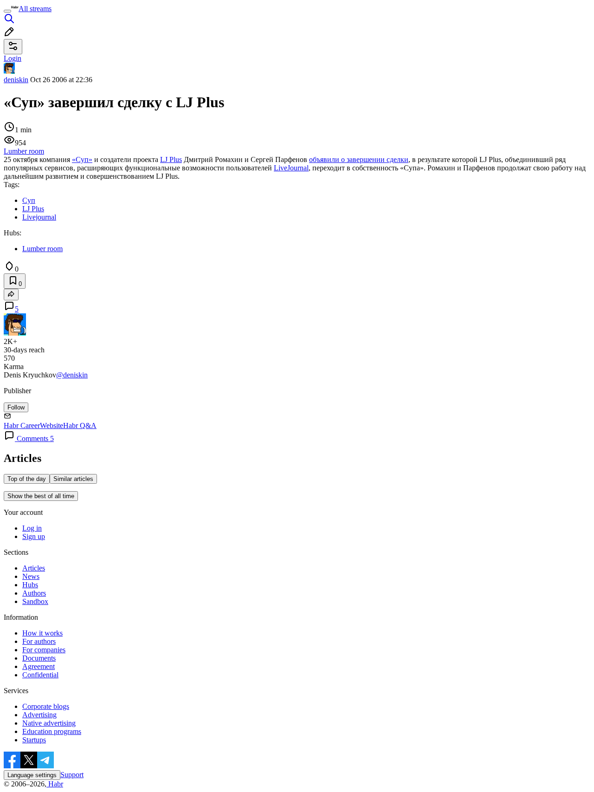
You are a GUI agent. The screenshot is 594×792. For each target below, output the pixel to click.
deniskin (16, 80)
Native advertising (49, 723)
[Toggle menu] (7, 11)
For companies (43, 650)
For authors (39, 641)
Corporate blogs (45, 706)
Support (72, 775)
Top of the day (26, 478)
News (30, 576)
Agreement (38, 666)
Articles (33, 568)
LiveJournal (291, 168)
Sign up (33, 536)
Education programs (51, 731)
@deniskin (72, 375)
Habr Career (22, 425)
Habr (54, 784)
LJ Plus (171, 159)
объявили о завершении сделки (358, 159)
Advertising (39, 715)
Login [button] (12, 58)
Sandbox (35, 601)
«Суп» (82, 159)
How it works (42, 633)
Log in (32, 528)
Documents (39, 658)
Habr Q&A (80, 425)
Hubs (30, 585)
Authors (34, 593)
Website (51, 425)
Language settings (32, 775)
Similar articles (73, 478)
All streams (35, 9)
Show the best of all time (40, 496)
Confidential (40, 675)
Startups (34, 740)
